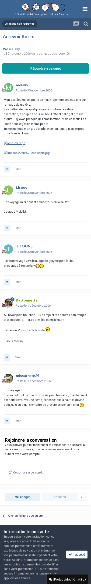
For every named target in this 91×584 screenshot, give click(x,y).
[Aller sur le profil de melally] (8, 87)
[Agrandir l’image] (14, 143)
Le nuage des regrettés (54, 53)
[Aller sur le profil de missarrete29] (8, 378)
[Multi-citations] (7, 169)
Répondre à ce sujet (45, 68)
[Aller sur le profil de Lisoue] (8, 190)
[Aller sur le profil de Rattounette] (8, 303)
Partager (24, 497)
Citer (17, 169)
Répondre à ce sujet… (28, 472)
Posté (34, 90)
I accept (78, 554)
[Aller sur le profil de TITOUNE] (8, 249)
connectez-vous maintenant (53, 449)
